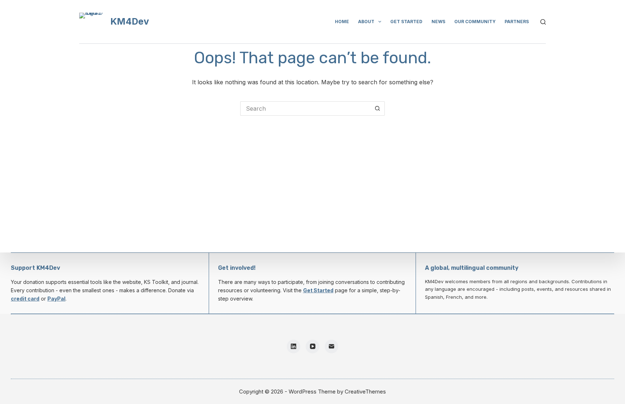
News (438, 21)
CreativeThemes (365, 391)
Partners (517, 21)
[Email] (332, 346)
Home (342, 21)
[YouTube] (312, 346)
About (366, 21)
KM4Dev (129, 21)
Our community (475, 21)
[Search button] (377, 108)
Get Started (318, 290)
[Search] (543, 22)
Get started (406, 21)
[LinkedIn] (294, 346)
